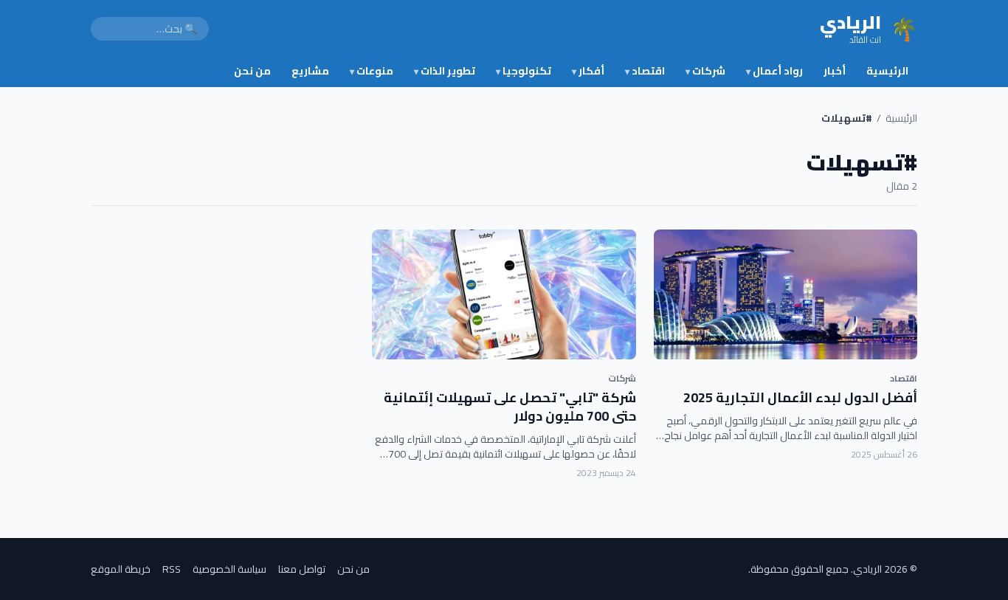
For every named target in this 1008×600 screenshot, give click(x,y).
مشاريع (310, 70)
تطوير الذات (444, 70)
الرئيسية (887, 70)
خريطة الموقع (121, 569)
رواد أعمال (774, 70)
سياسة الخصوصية (229, 569)
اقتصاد (645, 70)
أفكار (588, 70)
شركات (705, 70)
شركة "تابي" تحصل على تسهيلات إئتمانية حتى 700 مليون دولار (510, 406)
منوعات (371, 70)
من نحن (252, 70)
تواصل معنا (301, 569)
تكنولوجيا (523, 70)
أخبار (835, 70)
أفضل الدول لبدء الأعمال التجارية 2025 (800, 397)
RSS (171, 569)
